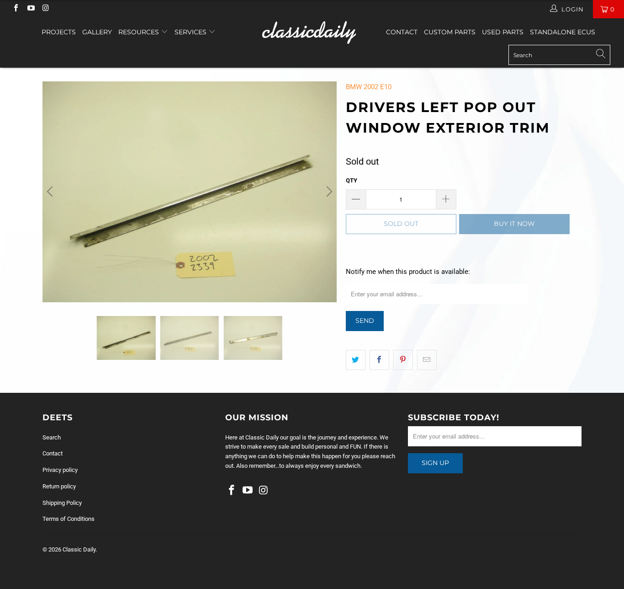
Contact (402, 32)
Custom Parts (450, 32)
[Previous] (51, 191)
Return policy (59, 486)
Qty (351, 180)
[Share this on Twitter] (355, 360)
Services (191, 32)
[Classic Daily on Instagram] (45, 8)
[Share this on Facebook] (379, 360)
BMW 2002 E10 (368, 87)
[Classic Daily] (312, 32)
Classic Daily (79, 549)
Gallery (97, 32)
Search (51, 437)
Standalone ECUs (562, 32)
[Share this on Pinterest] (403, 360)
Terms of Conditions (68, 518)
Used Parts (503, 32)
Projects (59, 32)
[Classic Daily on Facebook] (15, 8)
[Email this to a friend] (427, 360)
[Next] (328, 191)
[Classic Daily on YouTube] (30, 8)
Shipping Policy (62, 502)
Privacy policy (60, 469)
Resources (139, 32)
